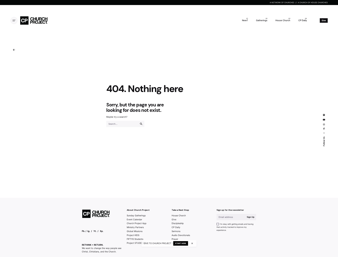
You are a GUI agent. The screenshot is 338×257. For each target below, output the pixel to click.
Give (324, 20)
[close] (192, 243)
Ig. (88, 231)
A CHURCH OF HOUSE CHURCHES (313, 2)
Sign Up (250, 217)
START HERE (180, 243)
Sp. (101, 231)
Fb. (83, 231)
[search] (141, 124)
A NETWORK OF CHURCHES (282, 2)
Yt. (95, 231)
